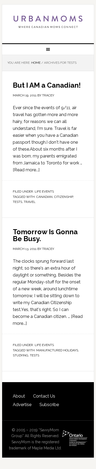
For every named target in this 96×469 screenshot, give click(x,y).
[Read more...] (26, 169)
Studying (20, 355)
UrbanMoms (48, 22)
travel (29, 202)
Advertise (22, 404)
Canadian (44, 197)
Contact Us (44, 396)
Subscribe (49, 404)
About (19, 396)
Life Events (44, 191)
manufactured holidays (57, 350)
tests (17, 202)
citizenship (63, 197)
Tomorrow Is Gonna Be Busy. (45, 235)
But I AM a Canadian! (47, 85)
